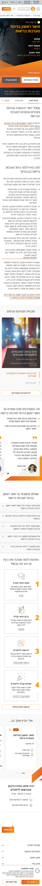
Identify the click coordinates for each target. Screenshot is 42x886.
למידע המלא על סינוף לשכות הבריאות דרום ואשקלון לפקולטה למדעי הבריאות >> (22, 296)
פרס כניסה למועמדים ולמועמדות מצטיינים (24, 353)
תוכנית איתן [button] (31, 383)
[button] (38, 9)
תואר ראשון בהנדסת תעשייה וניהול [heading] (23, 737)
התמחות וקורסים (30, 258)
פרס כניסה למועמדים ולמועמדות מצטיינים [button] (21, 375)
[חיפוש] (14, 9)
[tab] (33, 101)
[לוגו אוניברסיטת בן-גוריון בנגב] (26, 9)
